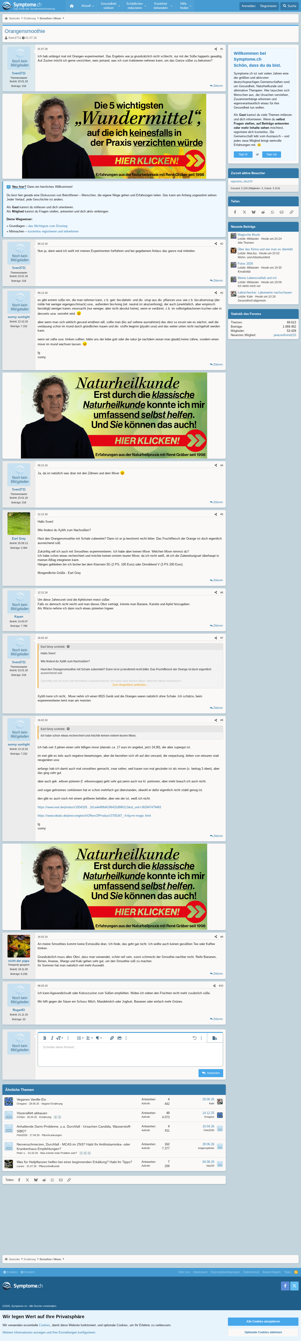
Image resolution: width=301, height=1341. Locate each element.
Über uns (184, 1272)
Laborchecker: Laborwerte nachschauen (265, 292)
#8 (221, 720)
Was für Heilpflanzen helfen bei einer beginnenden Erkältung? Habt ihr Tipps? (74, 1162)
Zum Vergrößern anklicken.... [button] (130, 684)
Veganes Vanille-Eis (31, 1099)
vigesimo (236, 181)
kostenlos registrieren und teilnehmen (53, 231)
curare (20, 1166)
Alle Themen (246, 242)
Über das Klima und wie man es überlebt (265, 249)
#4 (221, 465)
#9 (221, 936)
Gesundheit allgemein (252, 300)
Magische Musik (249, 234)
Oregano (22, 1103)
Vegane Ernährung (52, 1103)
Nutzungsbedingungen (225, 1272)
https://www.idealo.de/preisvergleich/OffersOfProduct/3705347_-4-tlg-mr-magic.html (94, 815)
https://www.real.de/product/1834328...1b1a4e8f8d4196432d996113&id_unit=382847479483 (99, 807)
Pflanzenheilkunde (49, 1166)
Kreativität (244, 271)
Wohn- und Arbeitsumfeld (254, 257)
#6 (221, 592)
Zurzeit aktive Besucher (248, 173)
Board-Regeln (272, 1272)
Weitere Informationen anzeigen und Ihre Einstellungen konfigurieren (49, 1332)
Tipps (287, 1272)
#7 (221, 637)
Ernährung (45, 1117)
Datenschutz (251, 1272)
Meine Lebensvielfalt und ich (257, 278)
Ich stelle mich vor (249, 286)
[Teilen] (216, 49)
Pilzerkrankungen (52, 1135)
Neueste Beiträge (243, 226)
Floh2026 (22, 1135)
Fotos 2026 (245, 263)
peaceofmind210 (285, 335)
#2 (221, 243)
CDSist (21, 1117)
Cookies (11, 1272)
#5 (221, 514)
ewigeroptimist (206, 1148)
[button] (87, 6)
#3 (221, 292)
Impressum (200, 1272)
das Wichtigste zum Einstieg (47, 226)
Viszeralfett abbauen (32, 1113)
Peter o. (21, 1153)
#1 (221, 48)
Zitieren (218, 85)
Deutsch (29, 1272)
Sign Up (271, 154)
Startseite (71, 6)
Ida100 (210, 1165)
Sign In (243, 154)
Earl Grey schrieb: (53, 646)
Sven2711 (14, 37)
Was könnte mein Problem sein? (58, 1153)
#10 (221, 985)
